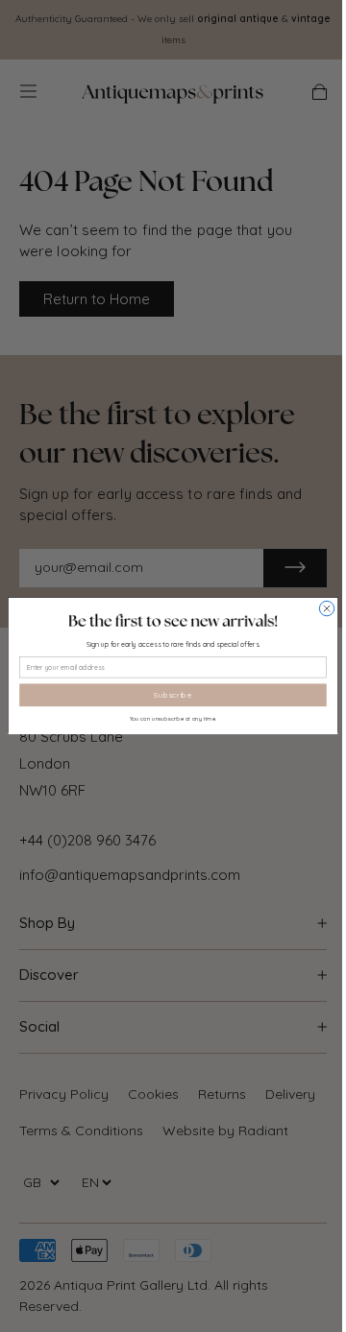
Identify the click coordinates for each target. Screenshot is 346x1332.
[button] (173, 620)
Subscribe (173, 695)
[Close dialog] (326, 608)
